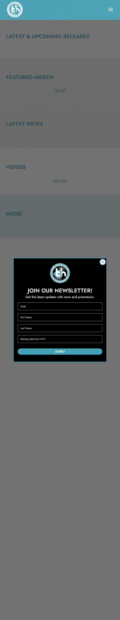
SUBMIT (60, 351)
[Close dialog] (102, 262)
